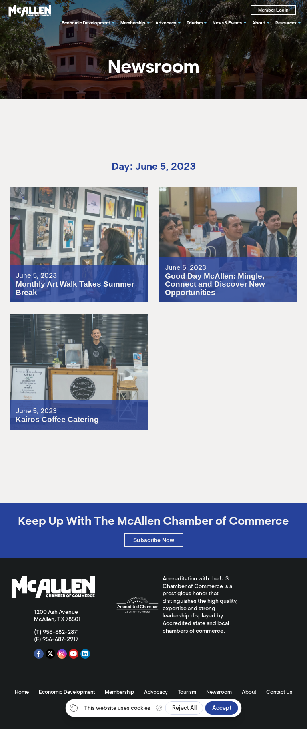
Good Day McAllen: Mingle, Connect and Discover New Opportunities (223, 194)
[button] (153, 540)
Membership (119, 692)
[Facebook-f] (39, 654)
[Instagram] (62, 654)
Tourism (187, 692)
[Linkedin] (85, 654)
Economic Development (67, 692)
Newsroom (219, 692)
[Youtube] (73, 654)
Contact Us (279, 692)
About (249, 692)
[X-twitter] (50, 654)
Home (22, 692)
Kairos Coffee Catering (46, 317)
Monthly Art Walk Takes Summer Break (70, 190)
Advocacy (156, 692)
